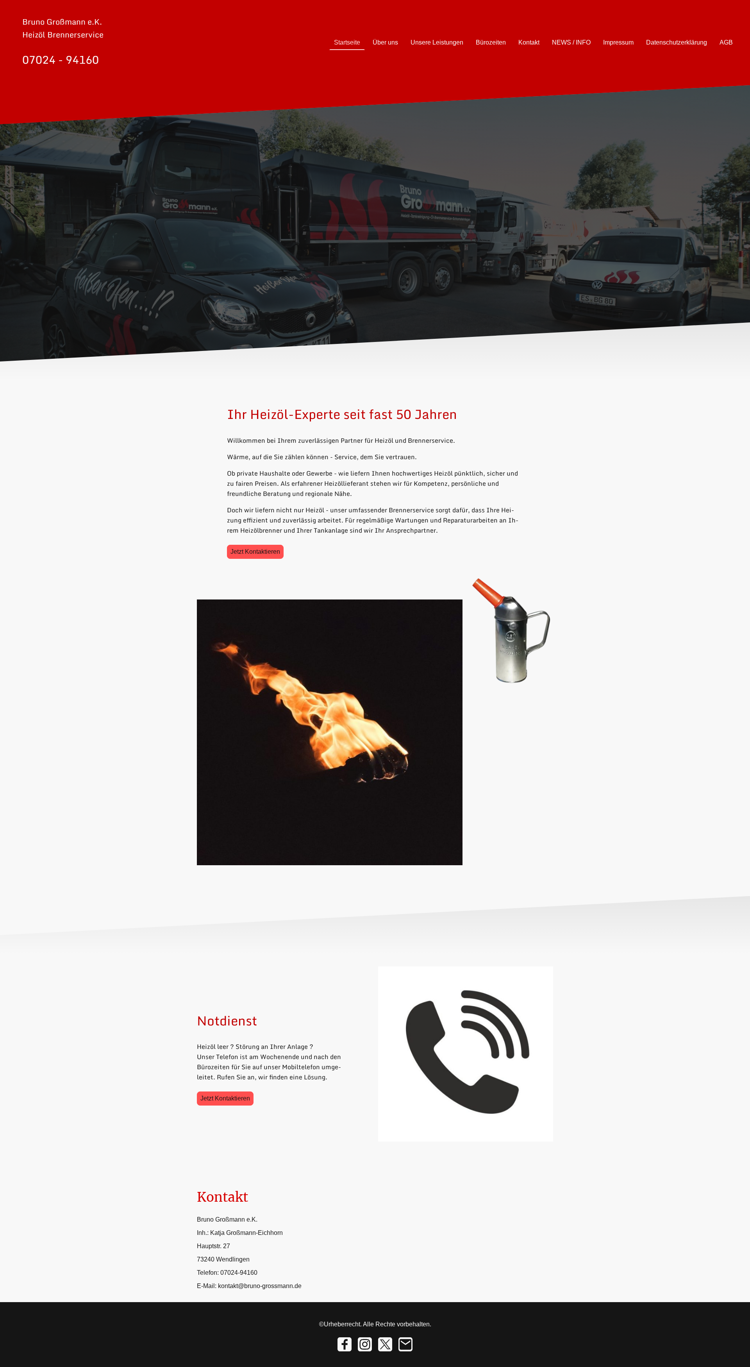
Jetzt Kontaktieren (255, 551)
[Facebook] (345, 1344)
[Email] (405, 1344)
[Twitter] (385, 1344)
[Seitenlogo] (67, 75)
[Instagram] (365, 1344)
